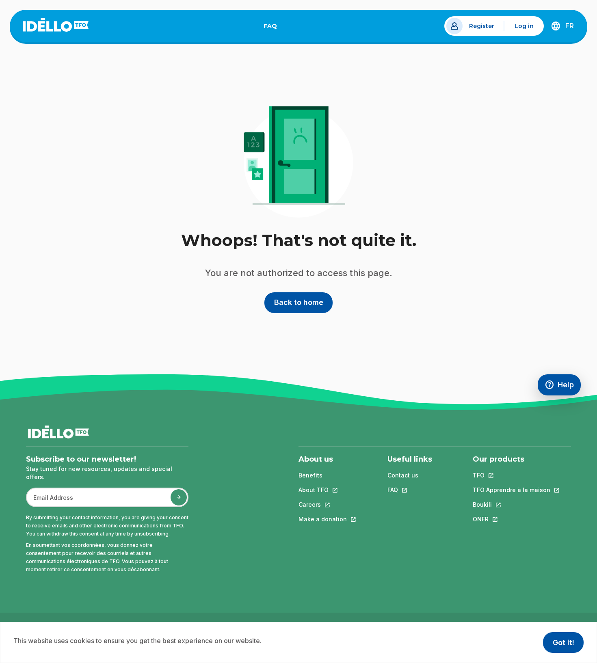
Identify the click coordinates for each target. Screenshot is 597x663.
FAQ (273, 27)
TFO (511, 475)
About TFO (322, 489)
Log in (524, 26)
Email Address (49, 502)
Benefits (310, 475)
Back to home (298, 302)
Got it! (563, 642)
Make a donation (322, 519)
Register (481, 26)
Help (563, 386)
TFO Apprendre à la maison (511, 489)
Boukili (511, 504)
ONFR (511, 519)
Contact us (402, 475)
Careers (322, 504)
